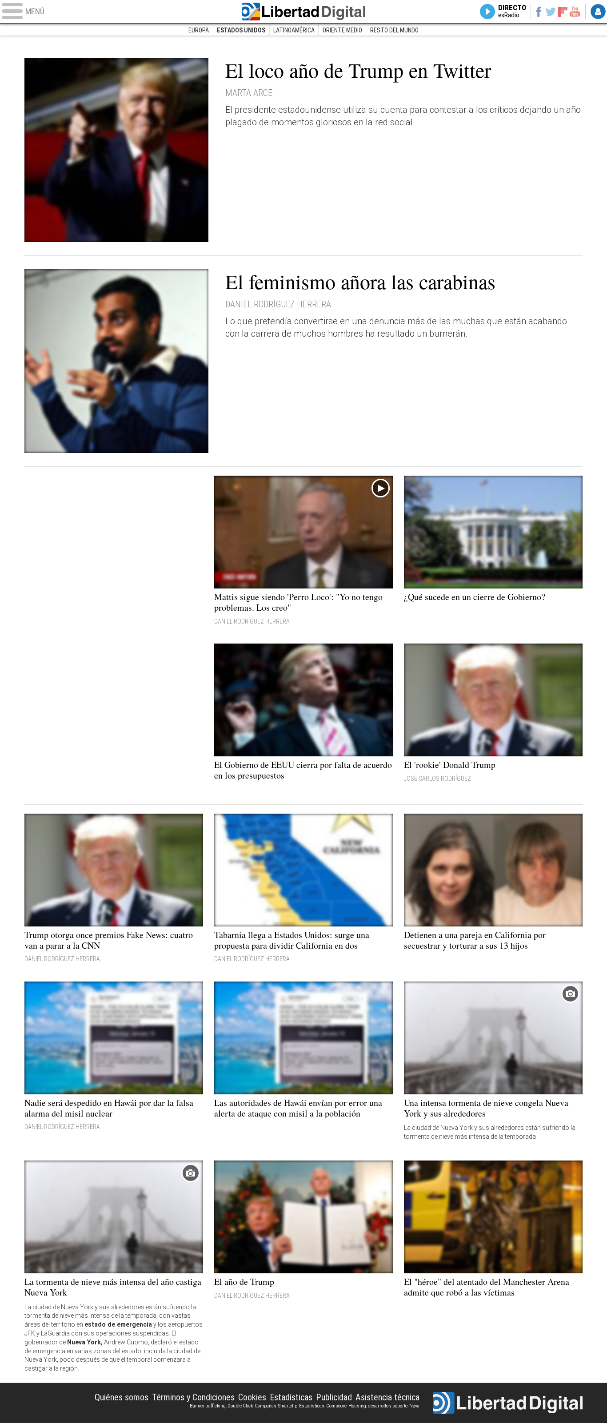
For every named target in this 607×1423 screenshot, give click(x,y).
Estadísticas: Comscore (323, 1405)
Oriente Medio (342, 30)
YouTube (575, 11)
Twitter (551, 11)
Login (598, 11)
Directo (512, 11)
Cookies (252, 1397)
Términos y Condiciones (193, 1397)
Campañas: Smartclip (276, 1405)
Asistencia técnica (387, 1397)
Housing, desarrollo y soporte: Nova (383, 1405)
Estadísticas (291, 1397)
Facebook (538, 11)
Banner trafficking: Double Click (221, 1405)
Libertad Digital (303, 11)
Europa (198, 30)
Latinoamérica (294, 30)
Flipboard (563, 11)
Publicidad (334, 1397)
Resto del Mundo (394, 30)
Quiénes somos (121, 1397)
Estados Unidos (241, 30)
